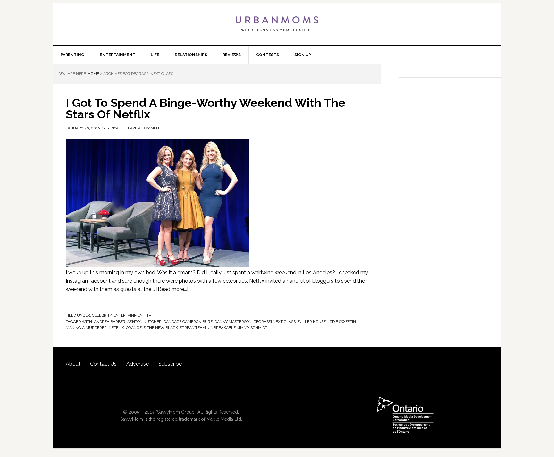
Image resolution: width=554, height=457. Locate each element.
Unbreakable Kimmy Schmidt (237, 328)
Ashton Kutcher (144, 321)
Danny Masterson (233, 321)
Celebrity (102, 315)
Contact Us (103, 364)
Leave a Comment (143, 128)
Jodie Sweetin (342, 321)
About (73, 364)
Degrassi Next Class (275, 321)
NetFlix (116, 328)
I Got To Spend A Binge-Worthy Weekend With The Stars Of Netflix (205, 108)
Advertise (137, 364)
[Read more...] (172, 289)
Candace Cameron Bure (188, 321)
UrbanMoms (277, 23)
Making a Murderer (86, 328)
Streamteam (193, 328)
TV (149, 315)
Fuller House (312, 321)
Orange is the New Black (152, 328)
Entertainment (129, 315)
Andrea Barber (109, 321)
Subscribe (170, 364)
